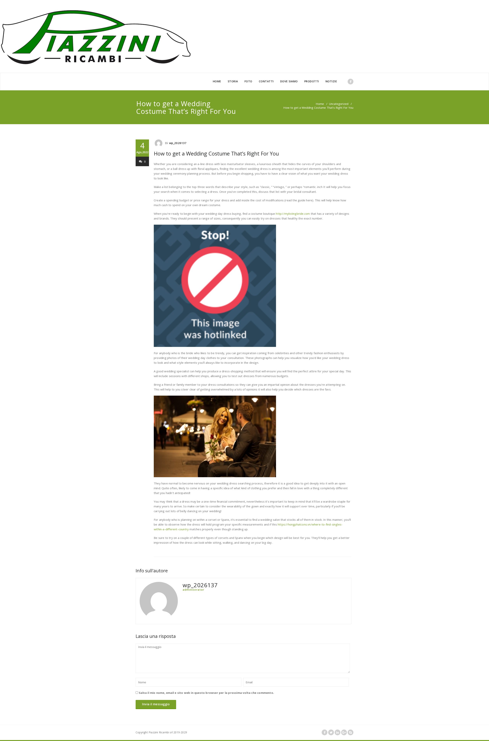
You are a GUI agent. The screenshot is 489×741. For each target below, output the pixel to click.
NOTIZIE (331, 81)
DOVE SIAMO (289, 81)
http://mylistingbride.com (293, 213)
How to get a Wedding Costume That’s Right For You (216, 153)
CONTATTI (266, 81)
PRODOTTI (311, 81)
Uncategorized (338, 104)
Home (320, 104)
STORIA (233, 81)
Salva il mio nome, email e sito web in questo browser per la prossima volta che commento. (206, 693)
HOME (217, 81)
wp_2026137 (178, 143)
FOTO (248, 81)
